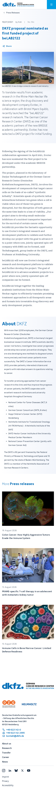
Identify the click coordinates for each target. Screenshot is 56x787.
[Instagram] (3, 770)
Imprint (5, 776)
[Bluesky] (16, 770)
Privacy (5, 781)
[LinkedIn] (9, 770)
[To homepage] (18, 5)
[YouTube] (28, 770)
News (5, 761)
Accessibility (7, 785)
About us (6, 743)
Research (7, 748)
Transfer (6, 752)
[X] (22, 770)
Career (5, 757)
